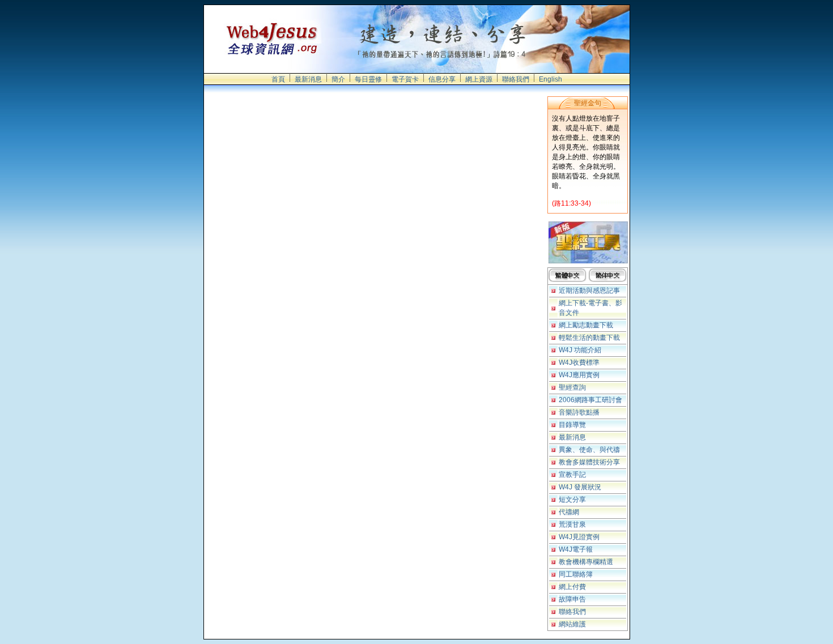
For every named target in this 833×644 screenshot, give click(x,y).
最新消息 (308, 79)
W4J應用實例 (579, 375)
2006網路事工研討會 (590, 400)
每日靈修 (368, 79)
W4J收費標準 (579, 362)
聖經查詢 (572, 387)
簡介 (338, 79)
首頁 (278, 79)
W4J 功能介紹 (580, 350)
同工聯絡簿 (576, 574)
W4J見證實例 (579, 537)
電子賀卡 (405, 79)
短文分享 (572, 500)
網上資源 (478, 79)
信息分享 (442, 79)
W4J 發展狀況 (580, 487)
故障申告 (572, 599)
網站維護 (572, 624)
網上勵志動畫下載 (586, 325)
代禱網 (569, 512)
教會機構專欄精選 (586, 562)
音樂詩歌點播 (579, 412)
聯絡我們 (515, 79)
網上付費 (572, 587)
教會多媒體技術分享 (589, 462)
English (550, 79)
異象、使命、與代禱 (589, 450)
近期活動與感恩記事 (589, 291)
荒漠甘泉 (572, 524)
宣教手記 (572, 475)
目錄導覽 (572, 425)
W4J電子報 (576, 549)
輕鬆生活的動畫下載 (589, 338)
